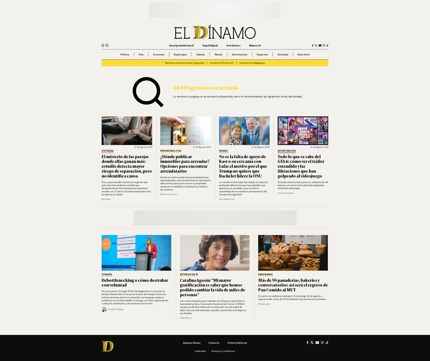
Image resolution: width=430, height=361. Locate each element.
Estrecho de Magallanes (252, 62)
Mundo (218, 54)
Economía (158, 54)
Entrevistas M (189, 274)
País (141, 54)
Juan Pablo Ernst (226, 199)
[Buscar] (107, 45)
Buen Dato (304, 54)
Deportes (262, 54)
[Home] (215, 32)
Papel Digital (210, 45)
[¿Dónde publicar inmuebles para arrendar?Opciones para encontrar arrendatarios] (185, 130)
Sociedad (282, 54)
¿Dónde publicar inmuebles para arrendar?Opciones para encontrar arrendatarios (185, 163)
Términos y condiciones (223, 351)
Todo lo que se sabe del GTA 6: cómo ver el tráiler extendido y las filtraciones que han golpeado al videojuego (301, 166)
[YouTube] (320, 45)
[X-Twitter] (316, 45)
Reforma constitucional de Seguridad (184, 62)
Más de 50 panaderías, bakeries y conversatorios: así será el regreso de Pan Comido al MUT (293, 285)
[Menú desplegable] (103, 45)
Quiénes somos (191, 342)
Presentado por (170, 151)
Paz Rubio (106, 199)
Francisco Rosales (286, 193)
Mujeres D (255, 45)
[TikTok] (327, 45)
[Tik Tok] (327, 342)
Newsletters (233, 45)
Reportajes (180, 54)
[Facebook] (312, 45)
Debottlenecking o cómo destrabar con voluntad (135, 282)
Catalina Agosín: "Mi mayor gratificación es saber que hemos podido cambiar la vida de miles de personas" (212, 287)
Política (124, 54)
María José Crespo (168, 194)
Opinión (200, 54)
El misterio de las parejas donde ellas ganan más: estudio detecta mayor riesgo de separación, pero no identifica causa (127, 166)
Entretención (239, 54)
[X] (312, 342)
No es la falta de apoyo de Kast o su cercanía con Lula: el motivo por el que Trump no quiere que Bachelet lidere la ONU (243, 166)
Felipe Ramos (186, 318)
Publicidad (200, 351)
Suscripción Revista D (181, 45)
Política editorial (237, 342)
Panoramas (265, 274)
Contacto (214, 342)
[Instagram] (324, 45)
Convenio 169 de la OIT (222, 62)
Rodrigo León (264, 304)
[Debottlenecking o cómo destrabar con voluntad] (137, 253)
